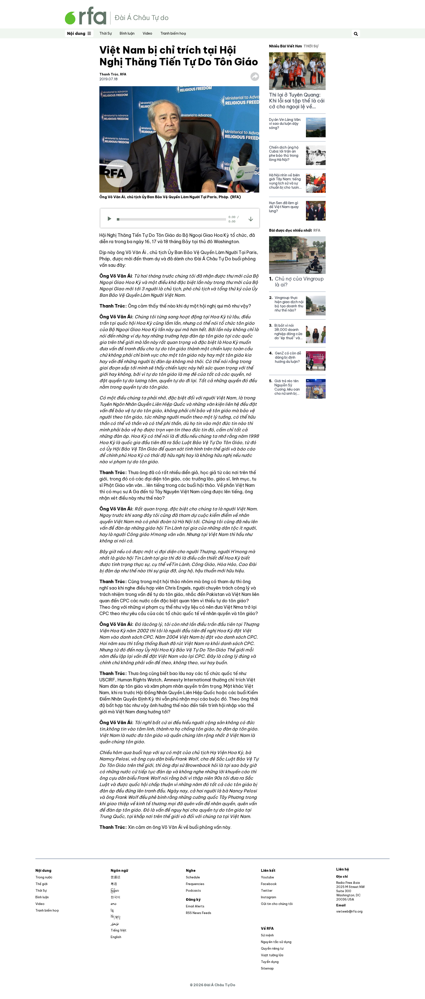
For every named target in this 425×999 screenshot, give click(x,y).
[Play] (111, 219)
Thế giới (41, 884)
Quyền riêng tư (272, 948)
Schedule (193, 877)
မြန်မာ (115, 890)
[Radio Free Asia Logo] (116, 15)
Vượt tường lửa (272, 955)
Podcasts (193, 890)
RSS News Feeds (198, 913)
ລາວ (113, 904)
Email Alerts (195, 906)
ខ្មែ (112, 910)
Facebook (269, 884)
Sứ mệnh (267, 935)
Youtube (267, 877)
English (116, 937)
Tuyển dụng (270, 962)
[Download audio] (250, 219)
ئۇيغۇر (115, 924)
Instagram (268, 897)
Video (147, 33)
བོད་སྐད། (115, 917)
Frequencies (195, 884)
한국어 (115, 897)
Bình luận (127, 33)
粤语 (114, 884)
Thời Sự (105, 33)
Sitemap (267, 968)
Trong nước (43, 877)
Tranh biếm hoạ (173, 33)
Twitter (267, 890)
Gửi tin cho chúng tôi (277, 904)
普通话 (115, 877)
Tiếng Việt (118, 930)
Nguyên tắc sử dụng (276, 942)
